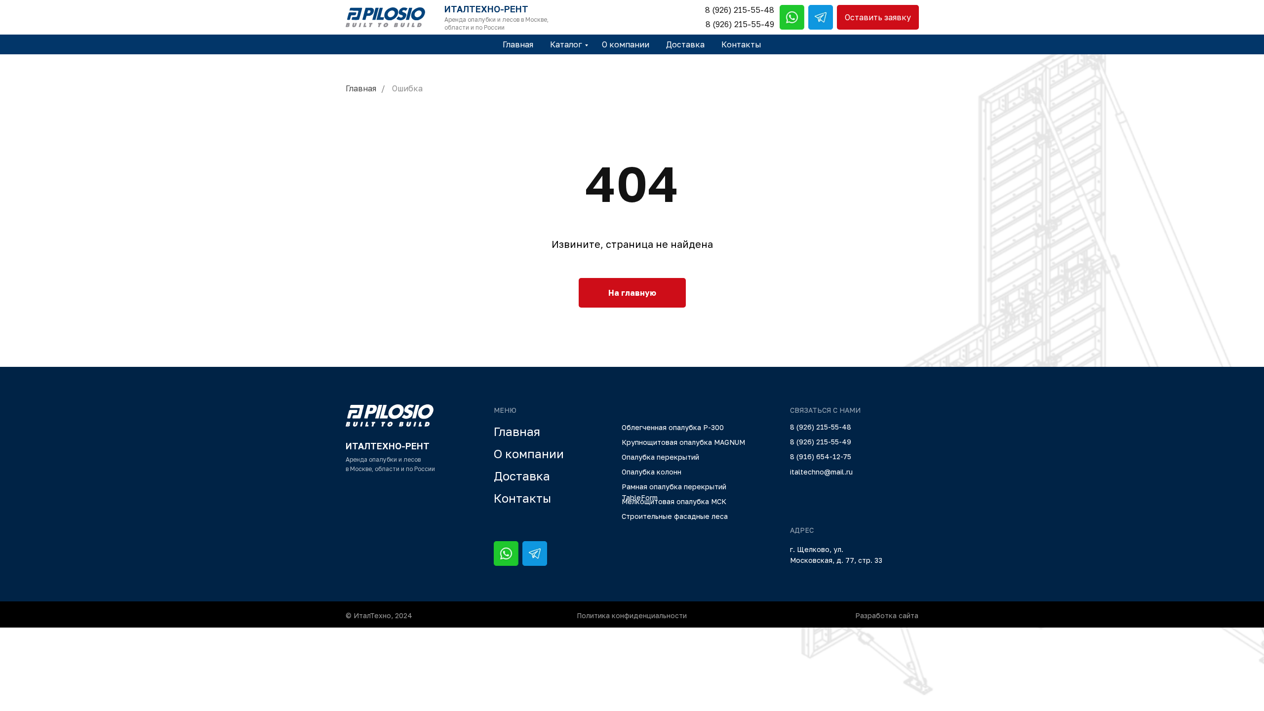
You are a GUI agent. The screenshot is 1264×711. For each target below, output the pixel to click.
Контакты (741, 44)
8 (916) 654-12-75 (820, 456)
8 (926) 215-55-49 (740, 24)
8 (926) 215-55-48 (739, 10)
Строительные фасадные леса (675, 516)
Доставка (685, 44)
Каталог (566, 44)
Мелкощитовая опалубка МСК (674, 501)
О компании (625, 44)
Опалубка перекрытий (660, 457)
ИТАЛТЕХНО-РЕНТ (486, 8)
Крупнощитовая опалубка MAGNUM (683, 442)
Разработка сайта (886, 615)
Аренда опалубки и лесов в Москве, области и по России (496, 23)
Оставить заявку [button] (878, 17)
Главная (518, 44)
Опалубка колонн (651, 472)
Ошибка (407, 88)
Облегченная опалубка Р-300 (673, 427)
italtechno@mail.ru (821, 472)
